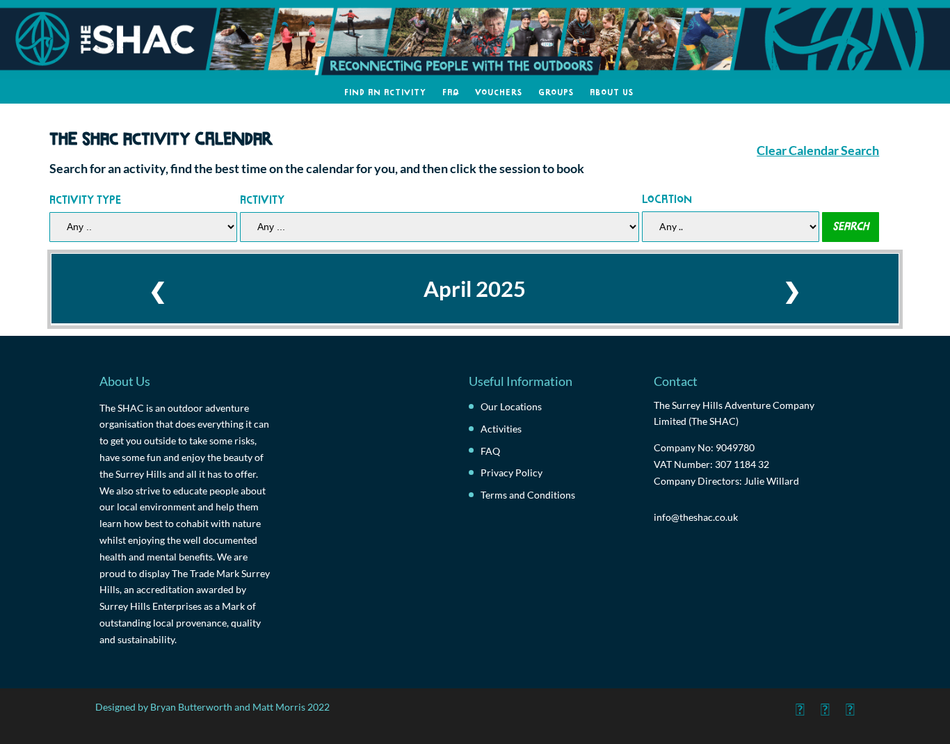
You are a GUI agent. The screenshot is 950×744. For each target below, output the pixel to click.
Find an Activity (385, 91)
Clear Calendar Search (818, 150)
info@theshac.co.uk (696, 517)
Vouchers (498, 91)
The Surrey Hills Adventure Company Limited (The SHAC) (734, 413)
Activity (262, 198)
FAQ (450, 91)
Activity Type (85, 198)
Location (667, 197)
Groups (556, 91)
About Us (612, 91)
